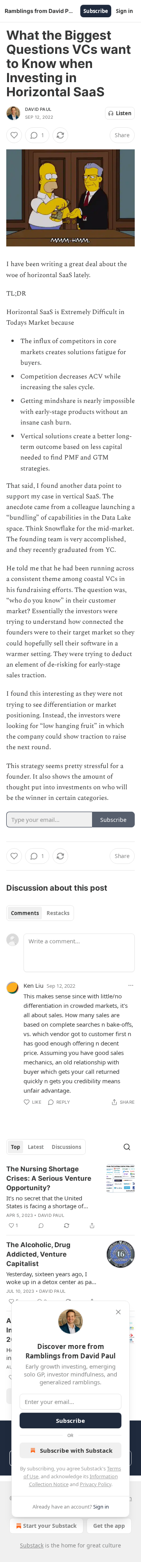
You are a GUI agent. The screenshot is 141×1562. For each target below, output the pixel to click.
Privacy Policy (95, 1484)
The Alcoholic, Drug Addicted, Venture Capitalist (38, 1254)
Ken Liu (33, 985)
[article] (70, 1197)
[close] (118, 1312)
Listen (124, 113)
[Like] (14, 135)
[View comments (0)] (41, 1225)
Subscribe (95, 11)
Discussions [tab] (66, 1146)
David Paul (38, 109)
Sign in (124, 11)
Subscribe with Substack (76, 1450)
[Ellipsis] (131, 985)
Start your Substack (50, 1525)
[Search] (127, 1147)
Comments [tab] (25, 913)
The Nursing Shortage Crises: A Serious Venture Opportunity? (48, 1178)
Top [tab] (15, 1146)
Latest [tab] (36, 1146)
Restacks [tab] (58, 913)
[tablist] (40, 913)
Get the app (109, 1525)
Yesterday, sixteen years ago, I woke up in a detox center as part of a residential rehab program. (51, 1278)
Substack (31, 1545)
